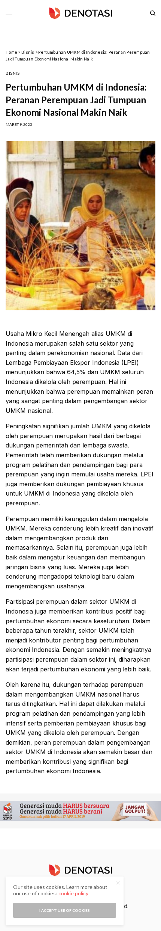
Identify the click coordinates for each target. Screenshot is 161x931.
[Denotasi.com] (80, 13)
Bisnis (27, 52)
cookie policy (73, 893)
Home (11, 52)
